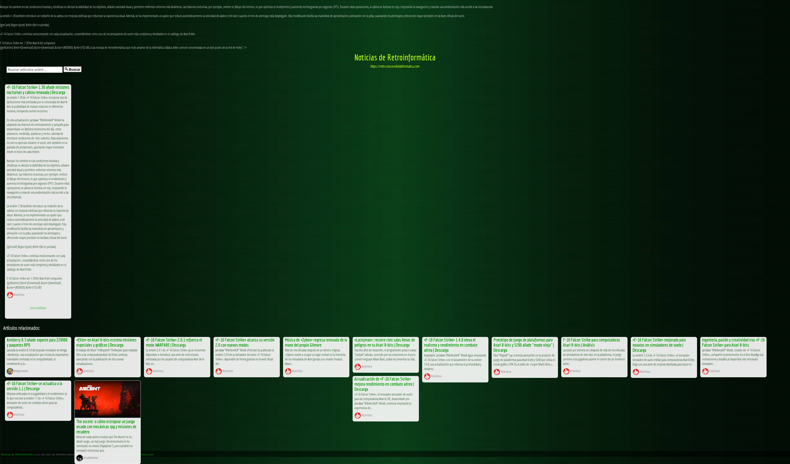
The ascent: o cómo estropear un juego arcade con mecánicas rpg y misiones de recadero (106, 426)
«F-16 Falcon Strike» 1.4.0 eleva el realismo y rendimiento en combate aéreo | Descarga (450, 345)
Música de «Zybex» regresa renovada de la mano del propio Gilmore (316, 342)
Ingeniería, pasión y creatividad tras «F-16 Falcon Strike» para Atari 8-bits (733, 342)
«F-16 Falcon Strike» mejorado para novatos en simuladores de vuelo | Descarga (659, 345)
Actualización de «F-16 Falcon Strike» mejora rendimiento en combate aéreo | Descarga (384, 384)
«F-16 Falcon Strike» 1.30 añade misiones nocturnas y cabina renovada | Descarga (38, 89)
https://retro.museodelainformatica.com (395, 66)
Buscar (74, 69)
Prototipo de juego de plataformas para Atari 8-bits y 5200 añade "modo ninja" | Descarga (524, 345)
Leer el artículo (38, 308)
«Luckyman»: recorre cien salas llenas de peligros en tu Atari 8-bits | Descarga (384, 342)
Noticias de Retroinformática (395, 57)
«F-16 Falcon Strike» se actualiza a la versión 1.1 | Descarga (34, 386)
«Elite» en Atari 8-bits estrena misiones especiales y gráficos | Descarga (106, 342)
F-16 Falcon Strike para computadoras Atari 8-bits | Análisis (591, 342)
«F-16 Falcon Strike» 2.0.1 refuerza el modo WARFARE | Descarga (174, 342)
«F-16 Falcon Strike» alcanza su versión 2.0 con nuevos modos (244, 342)
